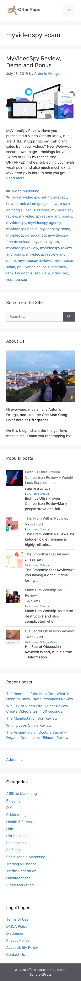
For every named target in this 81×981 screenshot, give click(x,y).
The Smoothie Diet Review (47, 554)
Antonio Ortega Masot (43, 642)
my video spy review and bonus (45, 216)
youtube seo (16, 280)
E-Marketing (16, 815)
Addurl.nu (14, 759)
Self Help (13, 850)
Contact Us (15, 954)
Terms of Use (17, 919)
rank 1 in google (19, 273)
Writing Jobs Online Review (29, 725)
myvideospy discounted (26, 235)
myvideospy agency (44, 223)
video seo (60, 273)
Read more (15, 178)
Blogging (13, 801)
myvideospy (16, 223)
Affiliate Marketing (21, 794)
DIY (9, 808)
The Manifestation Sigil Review (32, 718)
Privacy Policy (17, 940)
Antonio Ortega (39, 493)
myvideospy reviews (35, 260)
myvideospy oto (46, 242)
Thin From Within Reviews (46, 518)
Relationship (16, 843)
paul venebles (54, 267)
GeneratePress (40, 974)
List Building (16, 836)
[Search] (69, 317)
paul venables (28, 267)
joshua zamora (37, 210)
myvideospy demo (55, 229)
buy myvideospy (25, 197)
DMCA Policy (17, 926)
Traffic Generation (21, 871)
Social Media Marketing (25, 857)
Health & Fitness (20, 822)
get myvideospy (54, 197)
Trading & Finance (21, 864)
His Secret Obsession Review (49, 631)
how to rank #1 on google (27, 204)
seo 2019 (42, 273)
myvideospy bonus (22, 229)
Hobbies (13, 829)
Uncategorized (18, 878)
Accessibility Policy (22, 947)
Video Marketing (25, 191)
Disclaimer (14, 933)
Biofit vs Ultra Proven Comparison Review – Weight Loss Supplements (49, 477)
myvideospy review (22, 248)
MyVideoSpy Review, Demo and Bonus (33, 61)
